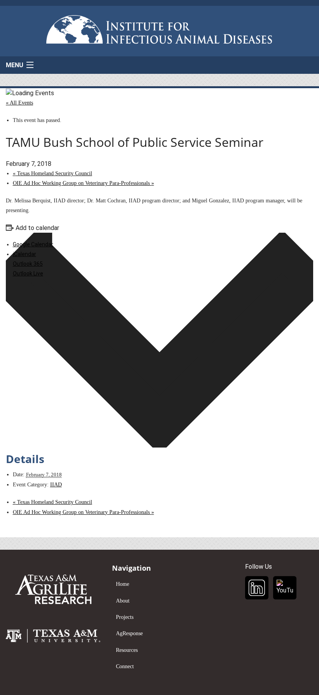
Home (122, 584)
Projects (124, 617)
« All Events (19, 103)
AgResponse (129, 633)
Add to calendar (37, 228)
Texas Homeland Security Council (52, 173)
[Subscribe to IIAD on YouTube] (284, 587)
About (123, 601)
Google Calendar (33, 244)
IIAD (56, 485)
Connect (125, 666)
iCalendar (24, 254)
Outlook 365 (28, 264)
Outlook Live (28, 273)
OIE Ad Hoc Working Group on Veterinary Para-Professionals (83, 183)
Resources (127, 650)
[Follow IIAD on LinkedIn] (256, 587)
